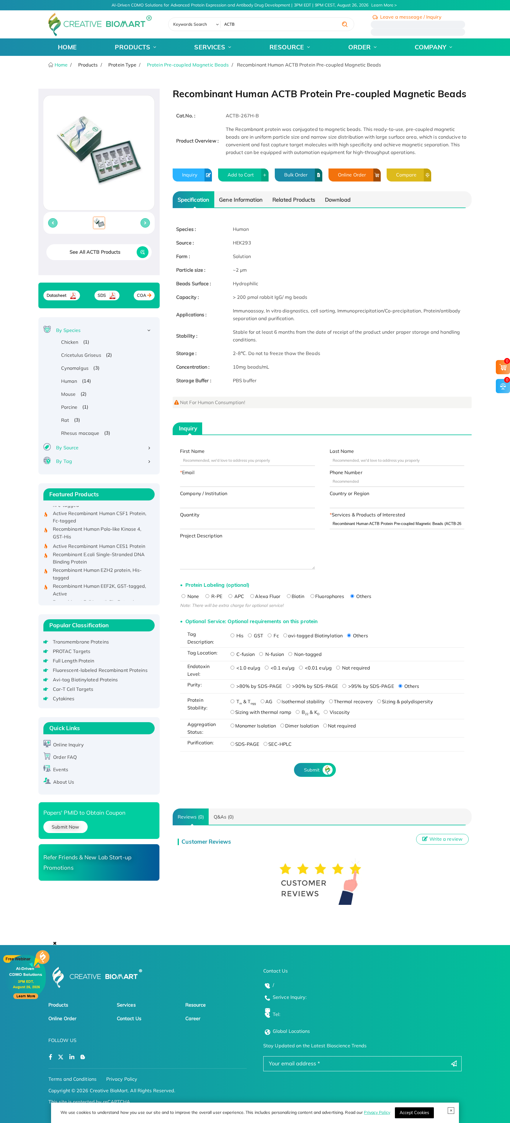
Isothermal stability (303, 701)
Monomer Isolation (255, 726)
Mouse (68, 394)
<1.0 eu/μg (247, 668)
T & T (245, 701)
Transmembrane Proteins (81, 642)
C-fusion (245, 654)
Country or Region (350, 493)
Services (126, 1005)
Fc (275, 636)
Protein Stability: (197, 704)
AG (268, 701)
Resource (195, 1005)
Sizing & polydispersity (407, 701)
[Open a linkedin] (71, 1057)
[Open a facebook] (50, 1057)
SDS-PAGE (247, 744)
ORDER (359, 47)
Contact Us (129, 1018)
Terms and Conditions (72, 1079)
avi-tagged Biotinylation (315, 636)
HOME (67, 47)
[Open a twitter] (60, 1057)
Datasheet (57, 295)
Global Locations (291, 1031)
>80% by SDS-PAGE (258, 686)
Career (193, 1018)
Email (188, 472)
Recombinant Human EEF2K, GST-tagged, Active (99, 578)
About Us (63, 782)
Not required (355, 668)
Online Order (352, 175)
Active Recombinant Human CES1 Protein (99, 534)
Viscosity (339, 712)
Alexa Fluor (267, 596)
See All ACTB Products (95, 252)
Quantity (190, 515)
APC (238, 596)
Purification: (200, 743)
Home (60, 65)
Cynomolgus (75, 368)
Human (69, 381)
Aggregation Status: (201, 728)
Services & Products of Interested (368, 515)
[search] (344, 24)
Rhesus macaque (80, 433)
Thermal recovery (353, 701)
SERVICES (209, 47)
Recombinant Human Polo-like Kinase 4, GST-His (97, 521)
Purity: (194, 685)
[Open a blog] (82, 1057)
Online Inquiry (68, 745)
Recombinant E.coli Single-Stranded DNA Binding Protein (99, 546)
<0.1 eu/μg (282, 668)
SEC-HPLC (280, 744)
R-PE (216, 596)
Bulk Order (296, 175)
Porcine (69, 407)
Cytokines (64, 698)
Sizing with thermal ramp (263, 712)
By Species (68, 330)
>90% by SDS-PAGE (314, 686)
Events (60, 769)
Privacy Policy (377, 1112)
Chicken (70, 342)
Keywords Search (190, 24)
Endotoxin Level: (198, 670)
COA (141, 295)
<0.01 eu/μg (318, 668)
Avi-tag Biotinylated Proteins (85, 680)
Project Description (201, 536)
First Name (192, 451)
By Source (67, 448)
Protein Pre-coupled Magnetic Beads (188, 65)
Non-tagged (307, 654)
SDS (102, 295)
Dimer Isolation (302, 726)
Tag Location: (202, 653)
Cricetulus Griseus (81, 355)
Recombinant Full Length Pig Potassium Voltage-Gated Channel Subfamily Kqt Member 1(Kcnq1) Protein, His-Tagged (97, 597)
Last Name (342, 451)
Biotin (298, 596)
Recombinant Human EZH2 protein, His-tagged (97, 562)
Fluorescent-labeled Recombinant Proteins (100, 670)
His (239, 636)
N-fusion (274, 654)
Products (58, 1005)
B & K (309, 712)
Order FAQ (65, 757)
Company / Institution (203, 493)
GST (258, 636)
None (192, 596)
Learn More (382, 5)
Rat (65, 420)
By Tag (64, 461)
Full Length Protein (73, 661)
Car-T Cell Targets (73, 689)
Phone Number (346, 472)
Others (363, 596)
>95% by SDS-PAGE (370, 686)
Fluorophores (329, 596)
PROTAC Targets (71, 651)
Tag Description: (200, 638)
